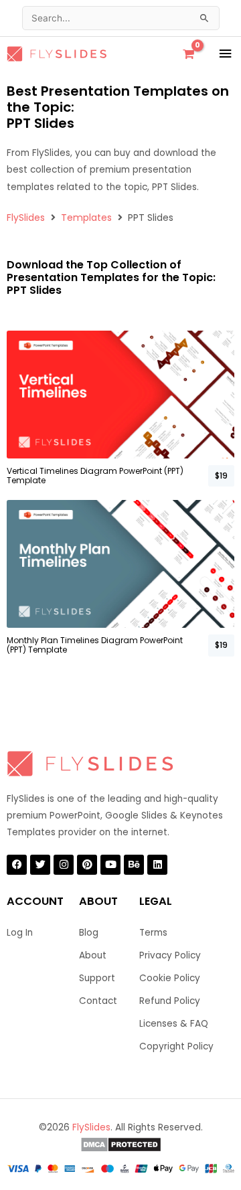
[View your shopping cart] (188, 54)
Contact (98, 1001)
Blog (88, 932)
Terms (153, 932)
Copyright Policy (176, 1046)
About (92, 955)
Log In (20, 932)
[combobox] (121, 18)
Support (97, 978)
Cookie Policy (169, 978)
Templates (86, 217)
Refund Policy (169, 1001)
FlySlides (26, 217)
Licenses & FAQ (173, 1023)
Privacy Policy (170, 955)
